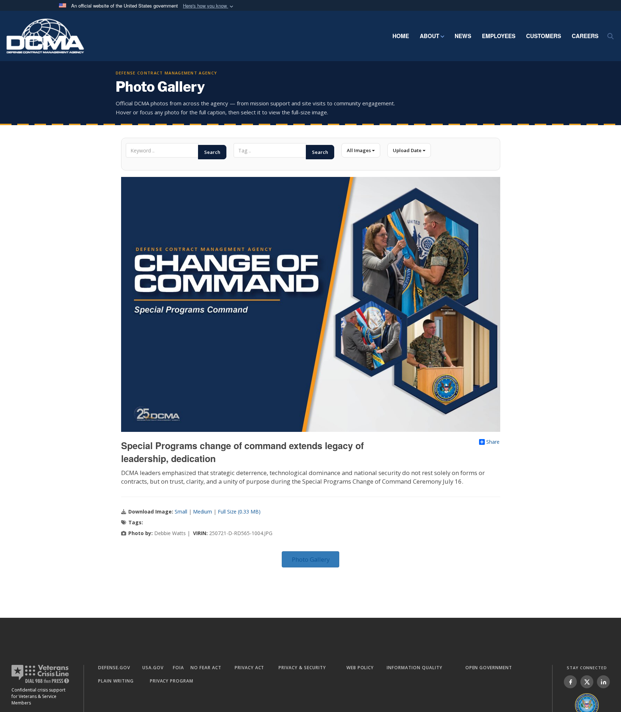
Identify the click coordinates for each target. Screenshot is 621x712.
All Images (359, 150)
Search (212, 152)
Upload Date (408, 150)
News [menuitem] (463, 36)
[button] (209, 6)
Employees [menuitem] (498, 36)
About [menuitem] (429, 36)
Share (493, 442)
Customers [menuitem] (543, 36)
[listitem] (570, 681)
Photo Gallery (311, 559)
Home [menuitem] (400, 36)
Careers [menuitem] (585, 36)
